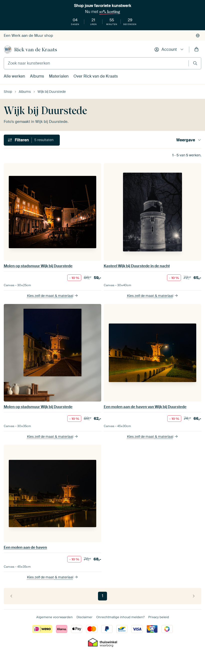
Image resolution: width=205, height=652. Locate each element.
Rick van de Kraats (35, 50)
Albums (37, 76)
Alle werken (14, 76)
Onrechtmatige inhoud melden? (120, 617)
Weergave (185, 140)
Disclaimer (84, 617)
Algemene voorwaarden (54, 617)
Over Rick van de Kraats (96, 76)
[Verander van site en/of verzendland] (197, 35)
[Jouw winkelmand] (196, 49)
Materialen (58, 76)
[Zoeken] (195, 63)
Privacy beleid (158, 617)
